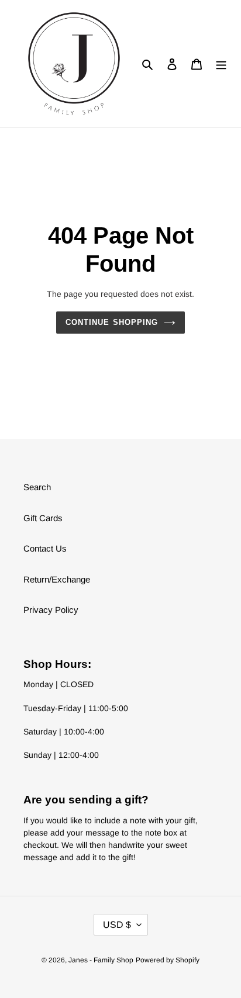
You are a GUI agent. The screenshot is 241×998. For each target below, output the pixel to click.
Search (37, 487)
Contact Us (45, 548)
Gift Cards (43, 518)
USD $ (117, 925)
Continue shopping (112, 322)
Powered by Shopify (167, 960)
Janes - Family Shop (100, 960)
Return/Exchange (56, 579)
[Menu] (221, 64)
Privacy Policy (50, 610)
